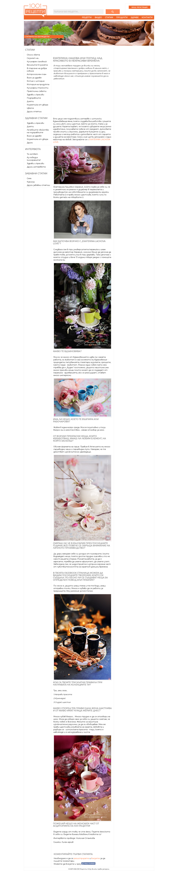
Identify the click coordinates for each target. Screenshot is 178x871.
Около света (33, 55)
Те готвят (32, 154)
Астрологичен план (36, 74)
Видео (98, 17)
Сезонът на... (33, 58)
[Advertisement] (37, 228)
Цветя (30, 108)
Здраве (135, 17)
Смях (29, 178)
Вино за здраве (34, 78)
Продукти (122, 17)
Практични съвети (36, 91)
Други (30, 142)
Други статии (34, 111)
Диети (30, 101)
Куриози (31, 182)
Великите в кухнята (37, 65)
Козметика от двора (37, 105)
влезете (95, 858)
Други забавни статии (38, 185)
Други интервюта (36, 167)
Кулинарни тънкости (37, 88)
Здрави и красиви (35, 94)
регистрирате (81, 858)
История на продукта (38, 84)
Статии (109, 17)
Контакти (147, 17)
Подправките (34, 98)
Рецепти (87, 17)
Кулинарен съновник (37, 61)
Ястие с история (35, 81)
